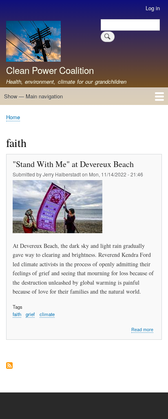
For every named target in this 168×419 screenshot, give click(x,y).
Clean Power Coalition (50, 69)
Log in (153, 8)
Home (13, 117)
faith (17, 314)
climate (47, 314)
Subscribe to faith (9, 366)
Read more (142, 329)
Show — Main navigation (33, 96)
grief (30, 314)
